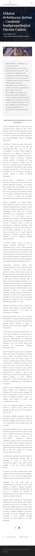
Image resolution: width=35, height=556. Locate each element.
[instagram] (6, 552)
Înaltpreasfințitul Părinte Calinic (17, 36)
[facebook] (3, 552)
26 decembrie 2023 (9, 34)
